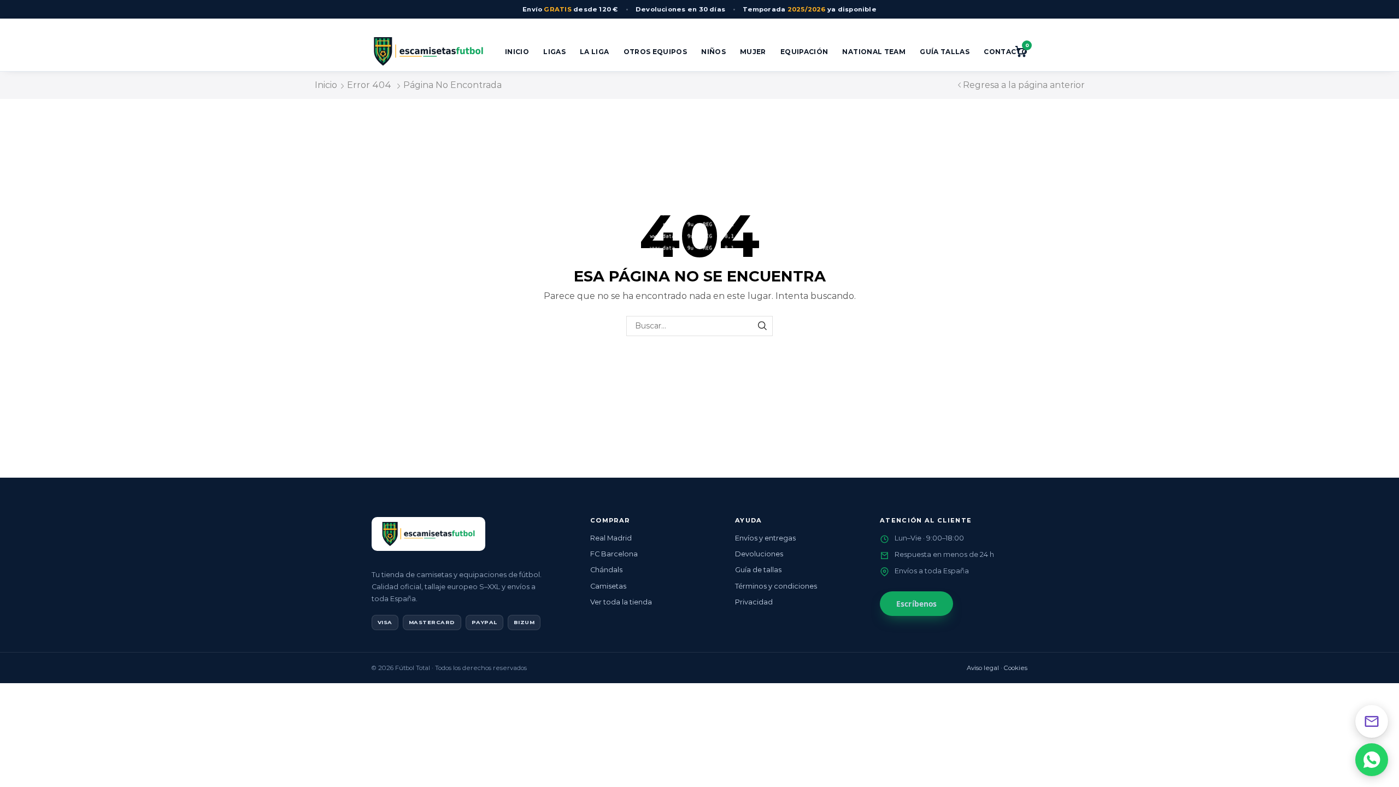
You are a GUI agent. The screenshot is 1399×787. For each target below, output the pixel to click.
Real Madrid (611, 538)
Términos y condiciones (776, 586)
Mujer (753, 52)
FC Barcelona (614, 554)
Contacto (1005, 52)
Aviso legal (983, 668)
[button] (1371, 759)
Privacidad (754, 602)
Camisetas (608, 586)
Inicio (517, 52)
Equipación (804, 52)
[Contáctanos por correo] (1371, 721)
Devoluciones (759, 554)
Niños (713, 52)
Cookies (1015, 668)
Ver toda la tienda (621, 602)
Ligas (554, 52)
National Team (874, 52)
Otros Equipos (655, 52)
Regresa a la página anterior (1024, 85)
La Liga (594, 52)
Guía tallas (944, 52)
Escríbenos (916, 603)
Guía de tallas (758, 570)
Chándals (606, 570)
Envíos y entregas (765, 538)
